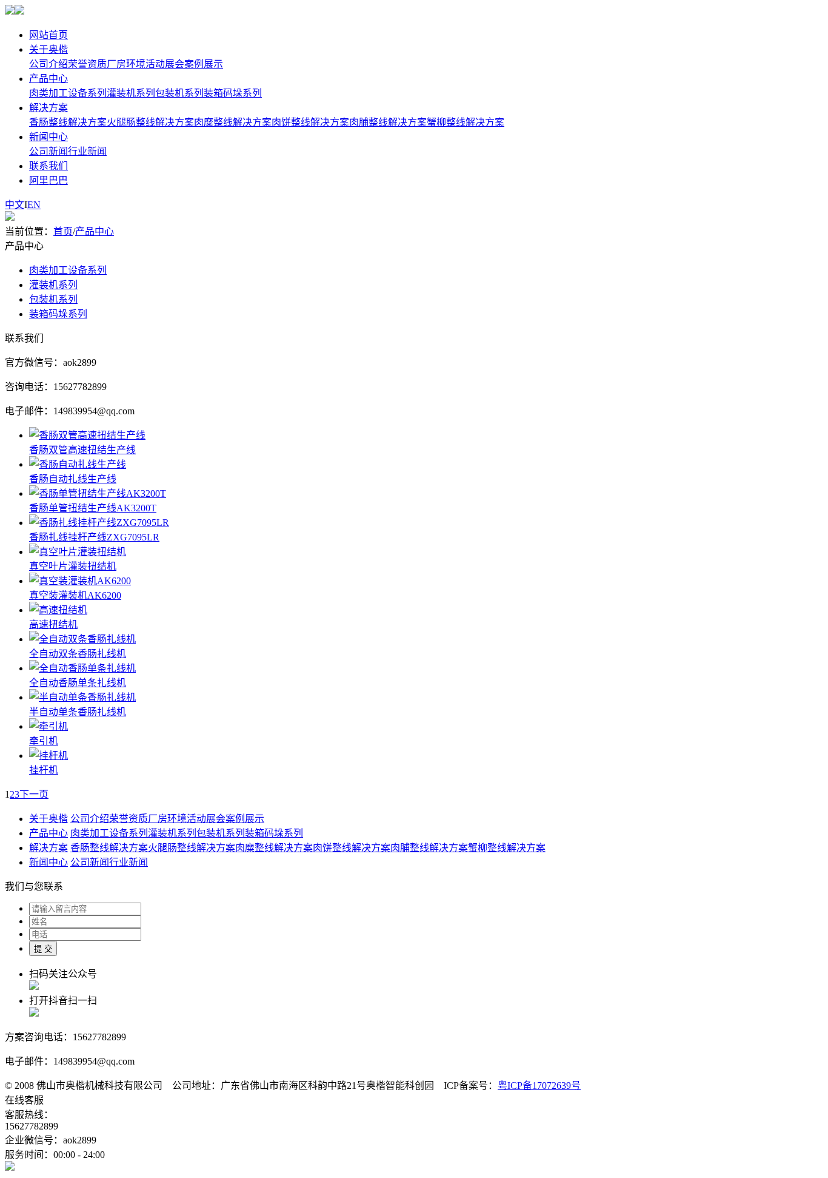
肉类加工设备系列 (68, 93)
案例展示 (203, 64)
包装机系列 (179, 93)
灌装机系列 (131, 93)
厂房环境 (126, 64)
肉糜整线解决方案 (233, 122)
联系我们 (48, 166)
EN (34, 205)
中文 (14, 205)
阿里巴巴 (48, 180)
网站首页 (48, 35)
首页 (63, 231)
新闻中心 (48, 137)
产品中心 (48, 78)
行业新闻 (87, 151)
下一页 (33, 794)
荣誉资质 (87, 64)
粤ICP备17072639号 (539, 1085)
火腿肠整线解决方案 (150, 122)
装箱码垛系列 (233, 93)
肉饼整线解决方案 (310, 122)
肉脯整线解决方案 (388, 122)
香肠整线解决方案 (68, 122)
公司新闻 (48, 151)
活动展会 (164, 64)
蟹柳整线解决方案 (465, 122)
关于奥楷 (48, 49)
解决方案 (48, 108)
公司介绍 (48, 64)
